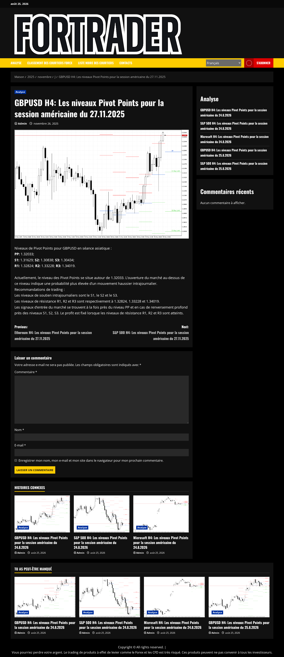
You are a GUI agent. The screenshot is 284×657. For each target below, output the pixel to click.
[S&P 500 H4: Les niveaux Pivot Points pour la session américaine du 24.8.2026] (101, 513)
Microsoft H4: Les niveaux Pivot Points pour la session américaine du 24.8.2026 (160, 542)
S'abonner (263, 63)
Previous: (53, 332)
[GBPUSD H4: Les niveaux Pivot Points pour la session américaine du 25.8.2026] (239, 597)
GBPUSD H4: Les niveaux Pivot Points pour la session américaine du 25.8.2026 (239, 625)
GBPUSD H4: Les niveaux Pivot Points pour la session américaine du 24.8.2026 (41, 542)
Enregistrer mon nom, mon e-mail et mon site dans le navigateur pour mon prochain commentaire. (91, 460)
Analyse (16, 63)
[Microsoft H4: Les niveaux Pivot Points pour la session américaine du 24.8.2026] (161, 513)
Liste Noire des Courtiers (96, 63)
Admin (22, 123)
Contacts (125, 63)
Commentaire (25, 372)
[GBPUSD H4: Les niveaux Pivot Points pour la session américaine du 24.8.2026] (42, 513)
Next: (151, 332)
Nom (19, 430)
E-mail (20, 445)
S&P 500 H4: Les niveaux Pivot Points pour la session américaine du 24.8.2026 (100, 542)
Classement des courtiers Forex (49, 63)
